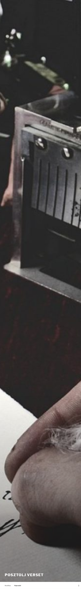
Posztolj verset (24, 575)
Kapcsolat (17, 585)
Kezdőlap (8, 585)
